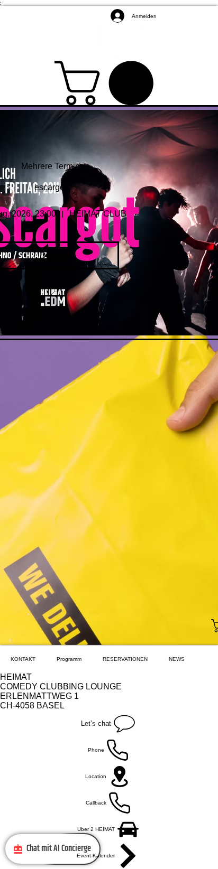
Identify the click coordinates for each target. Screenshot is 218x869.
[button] (109, 83)
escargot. (52, 187)
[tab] (23, 659)
